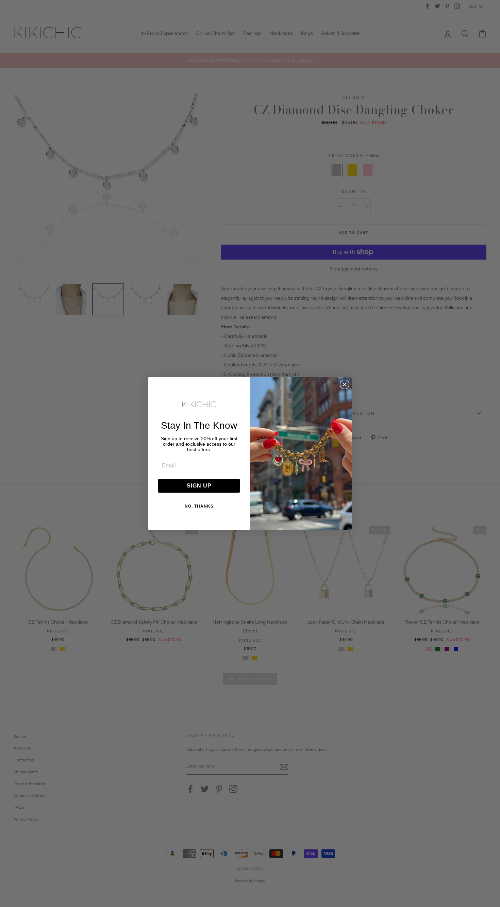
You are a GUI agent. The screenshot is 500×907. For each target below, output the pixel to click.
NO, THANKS (199, 506)
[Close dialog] (344, 384)
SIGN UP (199, 486)
